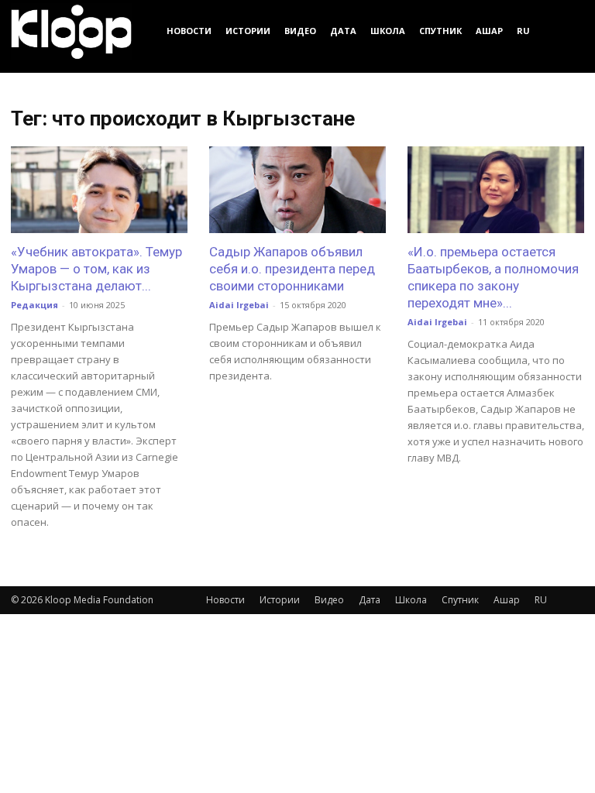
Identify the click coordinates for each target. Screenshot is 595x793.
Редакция (34, 305)
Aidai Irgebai (239, 305)
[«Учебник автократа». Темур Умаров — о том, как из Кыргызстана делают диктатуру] (99, 189)
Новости (189, 30)
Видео (300, 30)
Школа (387, 30)
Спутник (440, 30)
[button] (565, 30)
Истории (247, 30)
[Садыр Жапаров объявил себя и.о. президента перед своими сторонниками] (297, 189)
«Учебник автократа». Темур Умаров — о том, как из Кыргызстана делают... (96, 269)
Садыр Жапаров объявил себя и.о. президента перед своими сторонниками (292, 269)
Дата (343, 30)
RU (523, 30)
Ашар (489, 30)
